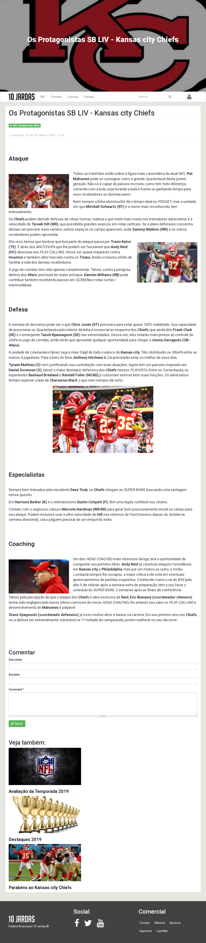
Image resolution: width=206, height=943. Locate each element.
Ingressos (146, 931)
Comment (16, 689)
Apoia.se (175, 922)
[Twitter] (89, 925)
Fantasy (89, 96)
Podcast (56, 96)
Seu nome (15, 659)
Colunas (73, 96)
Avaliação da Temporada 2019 (39, 791)
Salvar (18, 723)
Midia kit (159, 922)
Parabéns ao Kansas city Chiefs (40, 887)
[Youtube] (101, 925)
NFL (43, 96)
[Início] (23, 96)
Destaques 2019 (25, 839)
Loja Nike (162, 931)
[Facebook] (77, 925)
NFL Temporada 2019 (26, 125)
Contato (145, 922)
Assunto (14, 674)
